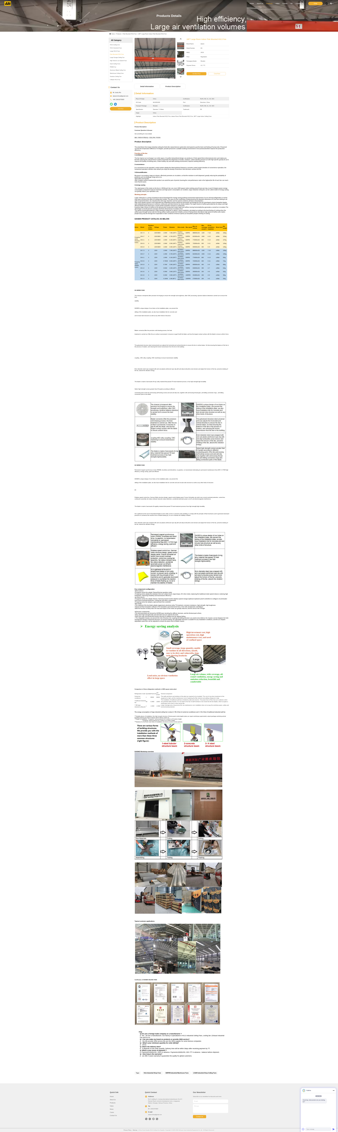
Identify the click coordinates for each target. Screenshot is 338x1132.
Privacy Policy (127, 1130)
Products (118, 34)
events (285, 3)
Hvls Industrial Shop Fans (152, 1073)
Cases (112, 1112)
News (111, 1109)
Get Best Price (197, 73)
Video (112, 1106)
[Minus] (334, 1090)
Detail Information (147, 86)
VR (291, 3)
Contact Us (113, 1115)
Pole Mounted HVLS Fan (130, 34)
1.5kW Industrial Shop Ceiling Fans (204, 1073)
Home (252, 3)
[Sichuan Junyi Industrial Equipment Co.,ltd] (7, 3)
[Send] (333, 1129)
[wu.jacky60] (157, 1119)
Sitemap (135, 1130)
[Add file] (303, 1129)
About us (113, 1099)
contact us (299, 3)
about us (260, 3)
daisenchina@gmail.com (120, 96)
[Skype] (115, 104)
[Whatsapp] (111, 104)
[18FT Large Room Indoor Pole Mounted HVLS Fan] (155, 58)
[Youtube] (150, 1119)
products (269, 3)
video (278, 3)
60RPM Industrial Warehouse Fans (177, 1073)
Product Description (173, 86)
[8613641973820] (153, 1119)
